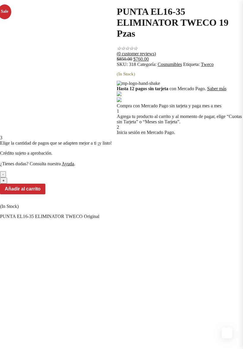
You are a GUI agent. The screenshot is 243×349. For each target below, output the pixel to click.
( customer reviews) (136, 53)
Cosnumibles (170, 64)
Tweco (207, 64)
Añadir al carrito (23, 188)
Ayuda (68, 163)
